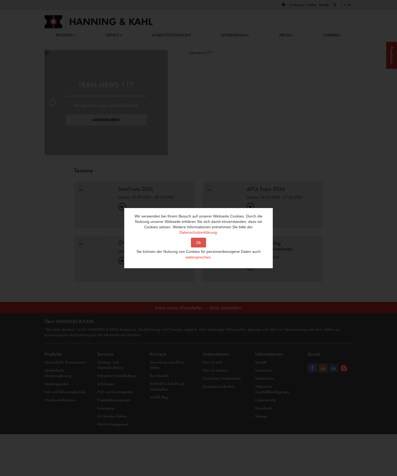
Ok (198, 242)
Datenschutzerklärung (198, 232)
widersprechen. (199, 257)
